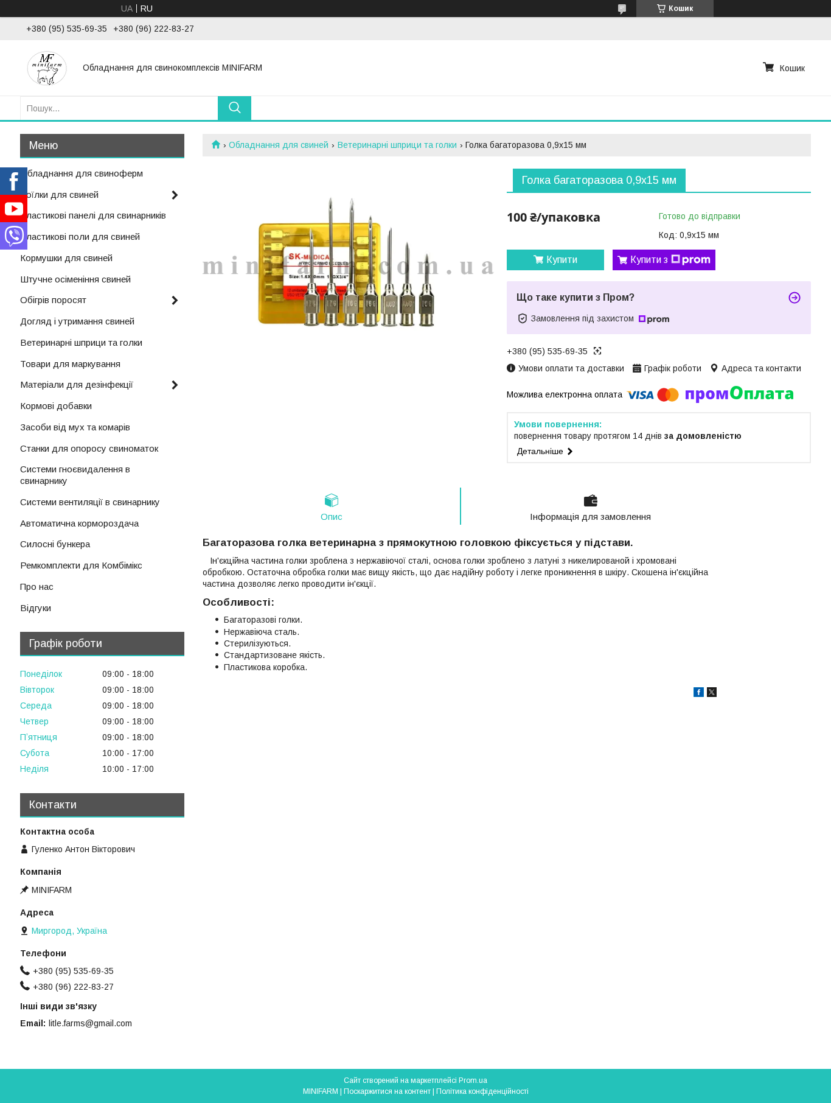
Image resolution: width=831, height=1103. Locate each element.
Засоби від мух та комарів (75, 427)
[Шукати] (234, 108)
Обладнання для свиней (279, 145)
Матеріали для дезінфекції (76, 384)
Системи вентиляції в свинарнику (90, 502)
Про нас (37, 586)
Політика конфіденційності (482, 1091)
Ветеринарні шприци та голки (397, 145)
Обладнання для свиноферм (81, 173)
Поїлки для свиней (59, 194)
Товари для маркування (70, 364)
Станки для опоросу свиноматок (89, 448)
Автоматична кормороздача (79, 523)
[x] (712, 694)
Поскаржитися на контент (387, 1091)
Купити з (649, 259)
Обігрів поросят (53, 300)
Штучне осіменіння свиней (75, 279)
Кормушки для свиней (66, 258)
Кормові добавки (56, 406)
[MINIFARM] (47, 67)
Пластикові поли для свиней (80, 236)
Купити (561, 259)
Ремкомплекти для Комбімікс (81, 565)
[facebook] (699, 694)
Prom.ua (473, 1080)
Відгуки (35, 608)
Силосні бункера (55, 544)
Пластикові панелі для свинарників (93, 215)
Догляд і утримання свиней (77, 321)
